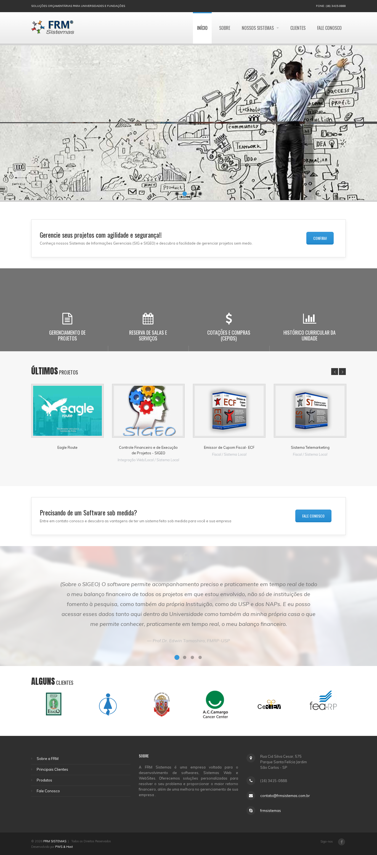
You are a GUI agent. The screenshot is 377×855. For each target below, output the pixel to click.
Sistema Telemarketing (310, 447)
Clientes (298, 28)
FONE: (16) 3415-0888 (331, 6)
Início (202, 28)
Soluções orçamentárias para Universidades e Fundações (78, 6)
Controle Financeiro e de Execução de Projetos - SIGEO (148, 450)
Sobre (224, 28)
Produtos (44, 780)
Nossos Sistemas (258, 28)
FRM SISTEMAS (54, 841)
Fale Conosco (329, 28)
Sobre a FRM (48, 758)
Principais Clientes (52, 769)
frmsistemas (270, 810)
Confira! (320, 238)
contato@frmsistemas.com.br (285, 795)
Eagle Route (67, 447)
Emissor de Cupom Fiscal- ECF (229, 447)
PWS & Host (64, 847)
